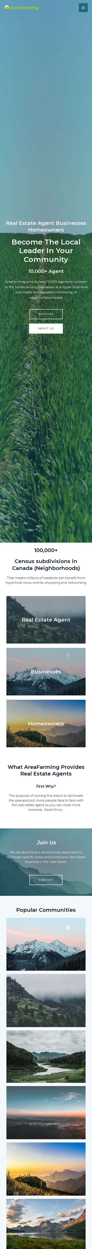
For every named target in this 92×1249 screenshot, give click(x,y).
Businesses (46, 672)
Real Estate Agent (46, 620)
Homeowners (46, 723)
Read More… (54, 810)
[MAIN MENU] (83, 7)
